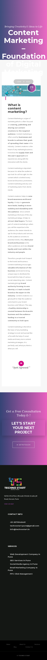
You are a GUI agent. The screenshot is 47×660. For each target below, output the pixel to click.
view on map (9, 504)
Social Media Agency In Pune (23, 564)
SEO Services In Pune (20, 560)
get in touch (24, 445)
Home (8, 644)
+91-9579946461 (18, 522)
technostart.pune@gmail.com (24, 526)
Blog (15, 647)
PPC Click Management (21, 574)
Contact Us (29, 647)
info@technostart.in (20, 529)
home (19, 81)
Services (37, 644)
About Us (22, 644)
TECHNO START (24, 655)
